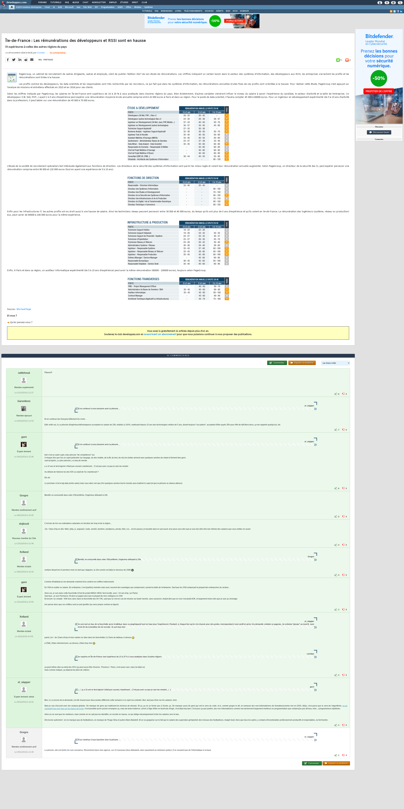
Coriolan (41, 53)
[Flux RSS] (391, 11)
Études (124, 2)
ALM (60, 7)
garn (24, 437)
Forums (42, 2)
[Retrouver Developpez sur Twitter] (394, 11)
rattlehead (24, 373)
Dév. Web (87, 7)
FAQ (67, 2)
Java (78, 7)
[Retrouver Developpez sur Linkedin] (401, 11)
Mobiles (137, 7)
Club (144, 2)
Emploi (113, 2)
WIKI (228, 11)
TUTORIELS (147, 11)
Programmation (107, 7)
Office (128, 7)
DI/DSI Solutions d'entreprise (29, 7)
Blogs (75, 2)
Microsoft (69, 7)
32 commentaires (58, 53)
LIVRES (178, 11)
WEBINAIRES (166, 11)
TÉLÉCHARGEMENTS (193, 11)
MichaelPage (24, 309)
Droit (134, 2)
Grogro (24, 495)
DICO (235, 11)
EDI (96, 7)
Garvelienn (24, 401)
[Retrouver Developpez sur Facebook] (398, 11)
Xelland (24, 552)
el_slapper (24, 682)
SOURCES (209, 11)
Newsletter (99, 2)
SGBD (120, 7)
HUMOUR (244, 11)
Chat (85, 2)
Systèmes (148, 7)
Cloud (47, 7)
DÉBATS (219, 11)
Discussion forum (380, 132)
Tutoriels (55, 2)
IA (54, 7)
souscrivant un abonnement (160, 334)
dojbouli (24, 523)
